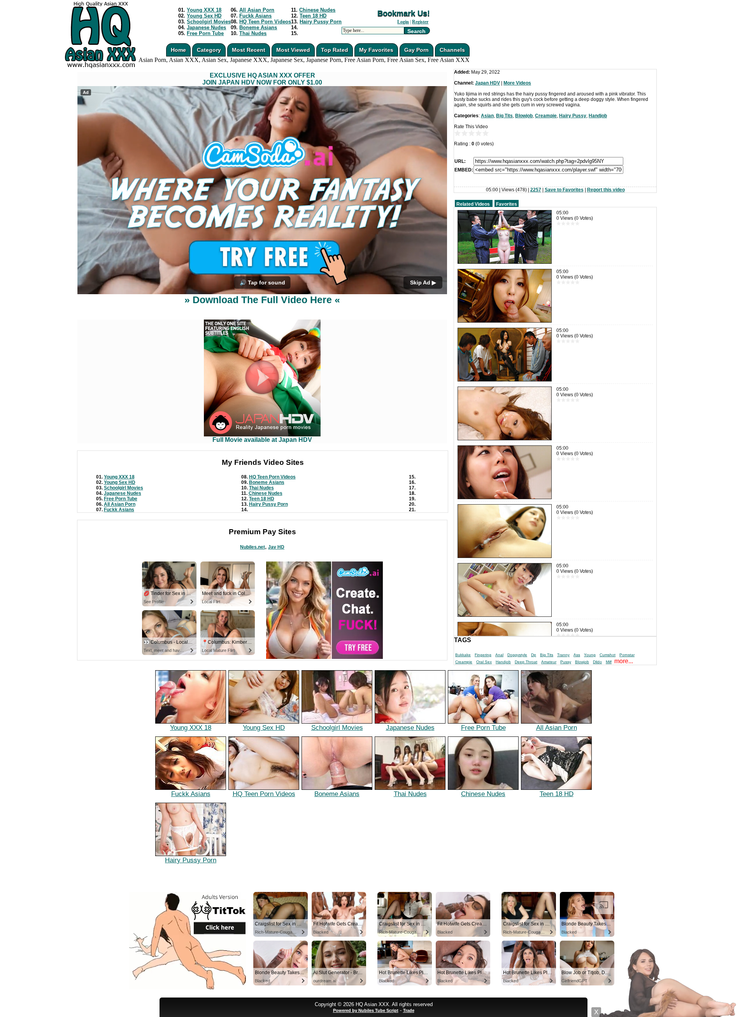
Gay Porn (416, 50)
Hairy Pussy (572, 115)
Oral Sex (484, 662)
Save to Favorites (564, 189)
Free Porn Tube (205, 33)
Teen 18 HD (313, 16)
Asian (487, 115)
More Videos (517, 83)
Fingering (483, 655)
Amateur (548, 662)
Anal (499, 655)
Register (420, 22)
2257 (535, 189)
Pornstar (627, 655)
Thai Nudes (253, 33)
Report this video (606, 189)
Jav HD (276, 547)
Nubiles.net (252, 547)
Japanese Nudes (206, 27)
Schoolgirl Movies (209, 22)
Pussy (565, 662)
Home (178, 50)
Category (209, 50)
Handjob (598, 115)
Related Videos (473, 204)
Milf (609, 662)
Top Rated (334, 50)
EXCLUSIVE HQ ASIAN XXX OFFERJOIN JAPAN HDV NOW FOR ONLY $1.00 (262, 79)
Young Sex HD (204, 16)
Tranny (563, 655)
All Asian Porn (256, 10)
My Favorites (376, 50)
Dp (533, 655)
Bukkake (463, 655)
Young (590, 655)
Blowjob (524, 115)
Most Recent (248, 50)
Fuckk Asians (255, 16)
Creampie (546, 115)
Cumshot (607, 655)
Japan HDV (487, 83)
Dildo (597, 662)
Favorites (506, 204)
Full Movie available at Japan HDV (262, 439)
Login (403, 22)
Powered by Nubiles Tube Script (365, 1010)
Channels (452, 50)
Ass (576, 655)
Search (416, 31)
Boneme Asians (258, 27)
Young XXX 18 (204, 10)
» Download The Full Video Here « (262, 299)
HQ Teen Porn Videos (265, 22)
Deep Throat (526, 662)
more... (623, 661)
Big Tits (504, 115)
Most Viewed (293, 50)
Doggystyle (517, 655)
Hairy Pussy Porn (321, 22)
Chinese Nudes (317, 10)
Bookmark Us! (403, 13)
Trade (408, 1010)
